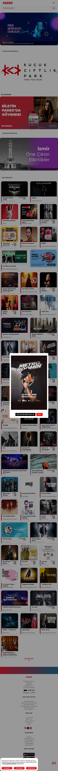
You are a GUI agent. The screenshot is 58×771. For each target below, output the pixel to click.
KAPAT (39, 414)
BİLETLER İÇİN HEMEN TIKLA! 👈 (25, 414)
